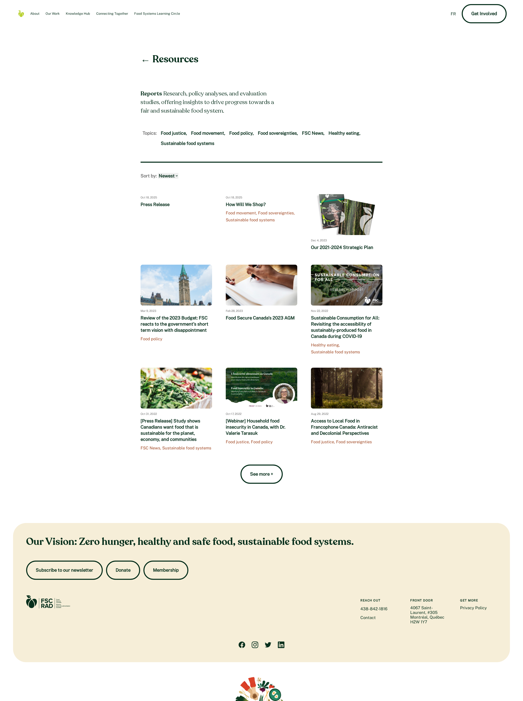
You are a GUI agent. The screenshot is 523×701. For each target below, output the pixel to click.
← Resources (169, 59)
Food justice (174, 133)
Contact (368, 617)
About (34, 14)
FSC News (313, 133)
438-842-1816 (373, 608)
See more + (261, 474)
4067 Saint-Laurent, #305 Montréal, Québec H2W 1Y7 (427, 614)
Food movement (208, 133)
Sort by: (149, 175)
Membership (166, 570)
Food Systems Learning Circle (157, 14)
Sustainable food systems (187, 143)
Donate (123, 570)
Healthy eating (344, 133)
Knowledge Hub (78, 14)
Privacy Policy (473, 607)
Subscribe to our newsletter (64, 570)
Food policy (241, 133)
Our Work (53, 14)
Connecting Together (112, 14)
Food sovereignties (278, 133)
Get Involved (484, 13)
